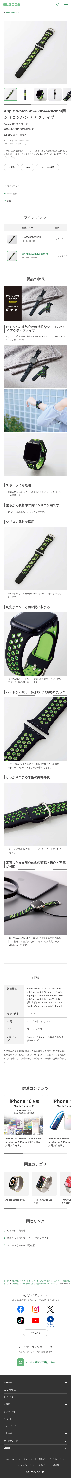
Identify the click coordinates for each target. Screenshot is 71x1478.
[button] (35, 1397)
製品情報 (15, 1281)
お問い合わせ (44, 1465)
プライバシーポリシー (57, 1459)
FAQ (28, 167)
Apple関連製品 (27, 1284)
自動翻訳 (55, 1465)
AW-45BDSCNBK (32, 237)
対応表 (12, 167)
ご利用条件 (41, 1459)
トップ (6, 1281)
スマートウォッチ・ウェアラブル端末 (36, 1281)
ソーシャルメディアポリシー (25, 1465)
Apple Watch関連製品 (61, 1281)
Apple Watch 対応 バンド (15, 13)
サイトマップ (29, 1459)
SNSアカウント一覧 (12, 1459)
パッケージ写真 (48, 167)
